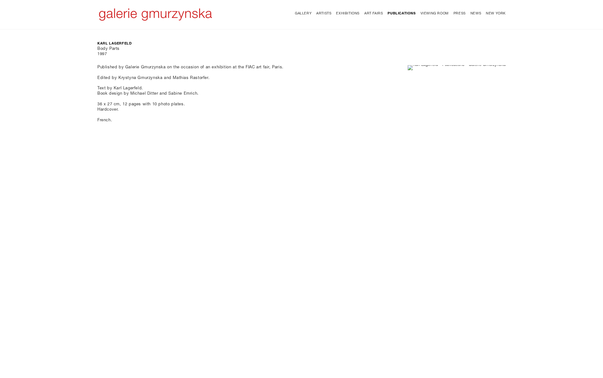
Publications (402, 13)
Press (460, 13)
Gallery (303, 13)
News (475, 13)
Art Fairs (373, 13)
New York (496, 13)
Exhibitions (348, 13)
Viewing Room (435, 13)
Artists (323, 13)
